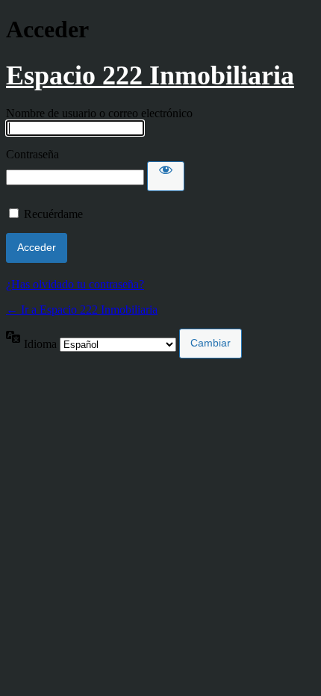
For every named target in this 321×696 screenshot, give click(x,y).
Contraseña (32, 154)
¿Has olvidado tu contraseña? (75, 284)
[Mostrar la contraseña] (165, 176)
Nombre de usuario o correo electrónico (99, 113)
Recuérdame (53, 214)
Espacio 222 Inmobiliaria (150, 75)
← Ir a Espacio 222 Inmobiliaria (82, 309)
